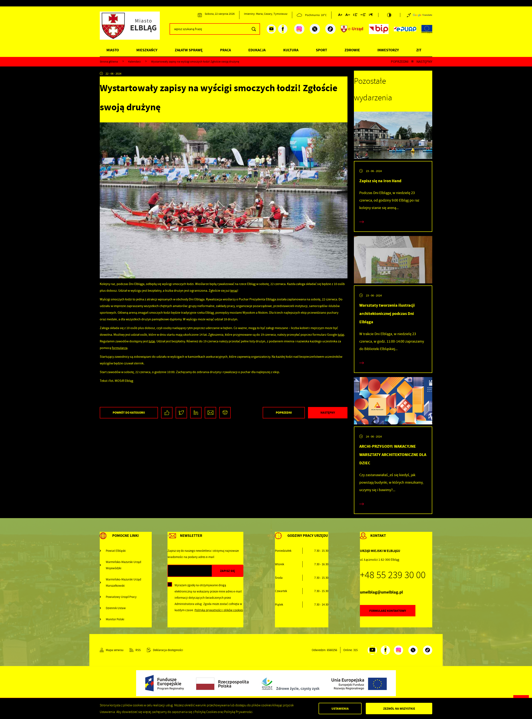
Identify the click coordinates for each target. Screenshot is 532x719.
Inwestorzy (388, 50)
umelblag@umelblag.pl (381, 592)
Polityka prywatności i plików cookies (219, 610)
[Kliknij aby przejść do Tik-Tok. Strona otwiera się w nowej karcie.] (330, 29)
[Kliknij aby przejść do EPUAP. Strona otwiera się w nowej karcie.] (405, 29)
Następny (424, 61)
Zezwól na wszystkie (399, 709)
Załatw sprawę (189, 50)
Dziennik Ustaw (116, 608)
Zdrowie (352, 50)
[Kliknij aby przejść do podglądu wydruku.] (225, 412)
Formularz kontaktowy (387, 611)
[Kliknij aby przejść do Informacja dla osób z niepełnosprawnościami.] (409, 15)
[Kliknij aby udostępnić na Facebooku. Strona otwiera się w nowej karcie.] (166, 412)
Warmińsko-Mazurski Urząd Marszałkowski (123, 582)
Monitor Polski (115, 619)
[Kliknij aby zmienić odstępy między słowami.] (363, 15)
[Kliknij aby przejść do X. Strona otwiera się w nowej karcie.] (315, 29)
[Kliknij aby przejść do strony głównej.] (133, 28)
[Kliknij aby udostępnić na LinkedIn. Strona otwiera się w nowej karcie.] (196, 412)
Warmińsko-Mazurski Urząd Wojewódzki (123, 565)
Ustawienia (340, 709)
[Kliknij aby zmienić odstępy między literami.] (347, 15)
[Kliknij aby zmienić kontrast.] (389, 15)
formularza (119, 348)
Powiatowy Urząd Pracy (121, 597)
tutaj (341, 335)
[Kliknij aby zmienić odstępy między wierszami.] (355, 15)
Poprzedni (399, 61)
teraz (233, 291)
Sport (321, 50)
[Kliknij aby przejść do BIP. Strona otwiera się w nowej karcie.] (379, 29)
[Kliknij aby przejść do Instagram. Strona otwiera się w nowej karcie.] (299, 29)
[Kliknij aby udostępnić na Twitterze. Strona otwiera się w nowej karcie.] (181, 412)
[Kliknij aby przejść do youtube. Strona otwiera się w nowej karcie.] (271, 29)
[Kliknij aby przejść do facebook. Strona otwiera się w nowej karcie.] (282, 29)
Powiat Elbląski (116, 551)
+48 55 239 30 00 (393, 575)
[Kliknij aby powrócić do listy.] (412, 62)
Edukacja (257, 50)
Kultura (290, 50)
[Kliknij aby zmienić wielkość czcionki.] (340, 15)
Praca (225, 50)
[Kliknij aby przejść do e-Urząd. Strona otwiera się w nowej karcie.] (352, 29)
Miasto (112, 50)
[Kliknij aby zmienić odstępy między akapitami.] (371, 15)
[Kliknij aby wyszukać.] (253, 29)
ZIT (418, 50)
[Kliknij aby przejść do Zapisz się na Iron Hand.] (393, 136)
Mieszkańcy (146, 50)
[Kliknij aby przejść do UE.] (426, 29)
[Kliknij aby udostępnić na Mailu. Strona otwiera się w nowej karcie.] (210, 412)
